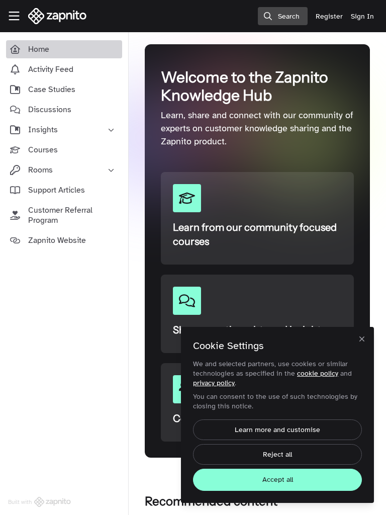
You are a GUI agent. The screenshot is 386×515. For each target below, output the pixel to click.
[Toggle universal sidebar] (14, 16)
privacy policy (214, 383)
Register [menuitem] (329, 16)
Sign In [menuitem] (362, 16)
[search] (283, 16)
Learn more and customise (277, 429)
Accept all (277, 479)
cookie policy (317, 373)
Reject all (277, 454)
